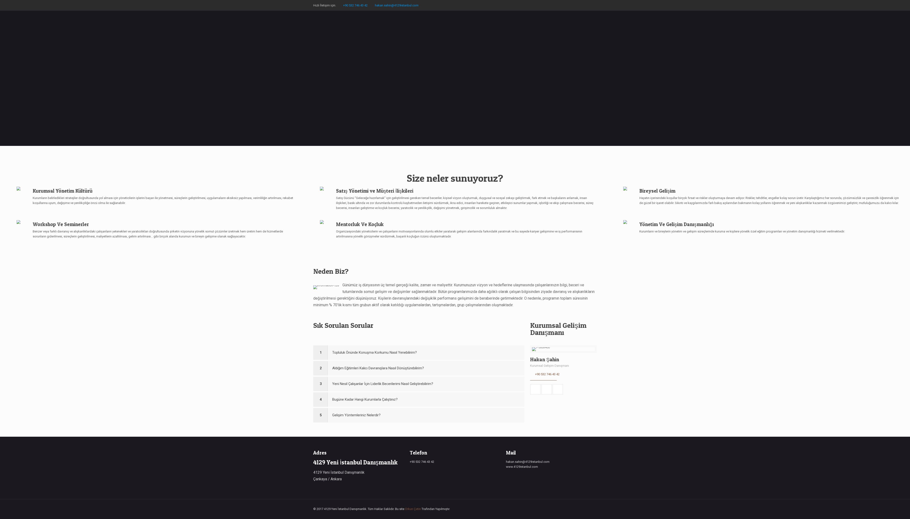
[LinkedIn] (594, 5)
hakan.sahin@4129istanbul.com (397, 5)
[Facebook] (587, 5)
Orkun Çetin (413, 509)
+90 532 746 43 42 (355, 5)
